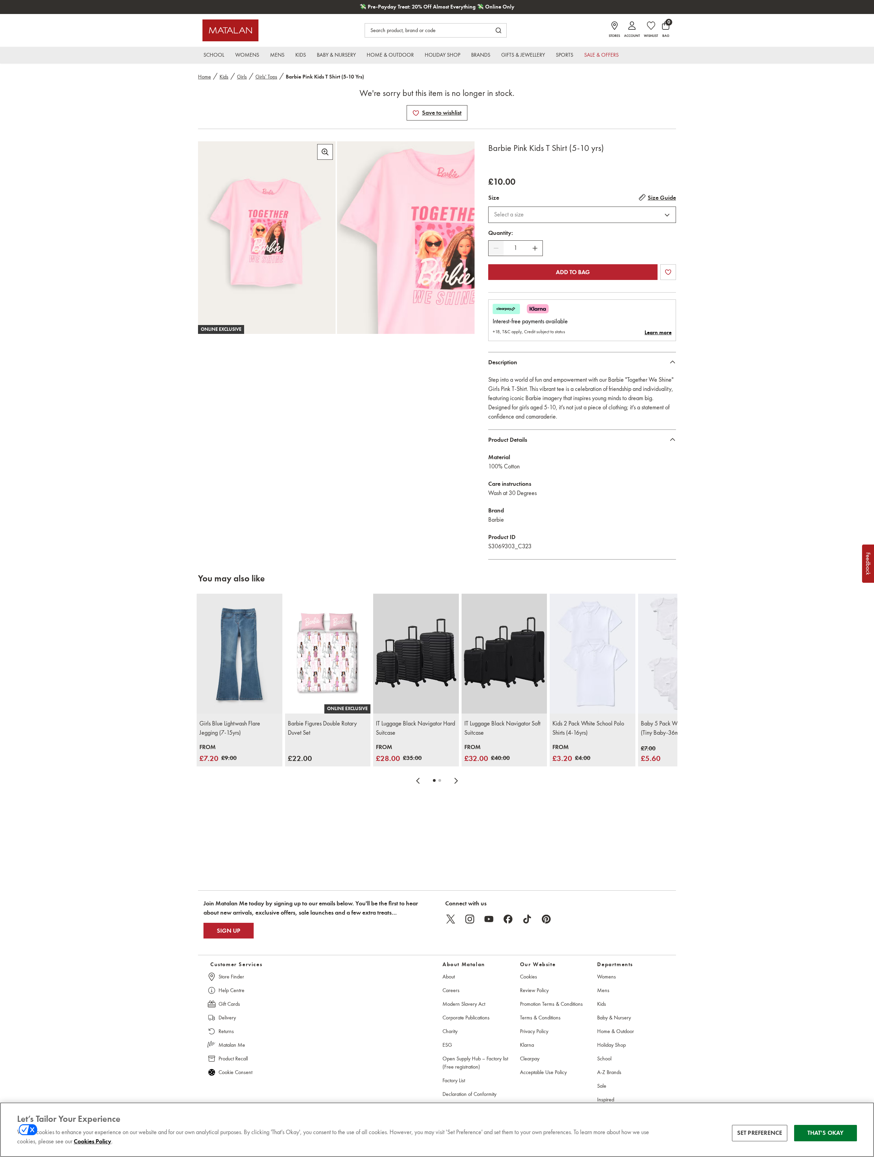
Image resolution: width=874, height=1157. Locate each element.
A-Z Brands (609, 1072)
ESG (447, 1045)
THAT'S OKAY (825, 1133)
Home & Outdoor (615, 1031)
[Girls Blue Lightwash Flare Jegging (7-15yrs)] (239, 654)
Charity (449, 1031)
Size (493, 197)
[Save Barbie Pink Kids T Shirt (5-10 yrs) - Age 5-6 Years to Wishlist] (415, 113)
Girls (242, 76)
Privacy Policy (534, 1031)
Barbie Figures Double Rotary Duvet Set (322, 728)
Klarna (527, 1045)
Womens (606, 976)
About (448, 976)
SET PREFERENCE (760, 1133)
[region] (437, 1129)
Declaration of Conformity (469, 1094)
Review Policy (534, 990)
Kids (224, 76)
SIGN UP (228, 930)
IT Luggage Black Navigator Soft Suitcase (502, 728)
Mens (603, 990)
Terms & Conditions (540, 1017)
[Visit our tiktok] (527, 919)
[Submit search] (498, 30)
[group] (218, 753)
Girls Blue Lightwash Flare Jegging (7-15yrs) (229, 728)
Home (204, 76)
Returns (226, 1031)
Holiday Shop (611, 1045)
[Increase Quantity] (534, 248)
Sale (601, 1086)
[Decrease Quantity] (496, 248)
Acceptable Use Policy (543, 1072)
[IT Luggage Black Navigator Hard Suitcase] (416, 654)
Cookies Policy (92, 1141)
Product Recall (233, 1058)
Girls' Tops (266, 76)
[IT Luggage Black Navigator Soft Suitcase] (504, 654)
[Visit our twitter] (450, 919)
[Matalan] (230, 30)
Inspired (605, 1099)
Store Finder (231, 976)
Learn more (658, 332)
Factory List (453, 1080)
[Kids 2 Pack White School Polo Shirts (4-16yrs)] (592, 654)
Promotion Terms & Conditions (551, 1004)
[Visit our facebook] (508, 919)
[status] (515, 248)
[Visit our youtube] (488, 919)
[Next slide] (456, 780)
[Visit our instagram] (469, 919)
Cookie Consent (235, 1072)
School (604, 1058)
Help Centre (231, 990)
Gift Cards (229, 1004)
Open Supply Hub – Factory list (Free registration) (475, 1062)
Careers (451, 990)
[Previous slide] (418, 780)
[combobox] (582, 215)
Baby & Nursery (614, 1017)
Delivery (227, 1017)
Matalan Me (231, 1045)
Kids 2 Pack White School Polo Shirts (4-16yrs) (588, 728)
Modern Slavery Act (463, 1004)
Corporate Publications (466, 1017)
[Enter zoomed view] (325, 152)
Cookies (528, 976)
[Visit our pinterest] (546, 919)
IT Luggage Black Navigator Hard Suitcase (415, 728)
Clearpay (529, 1058)
